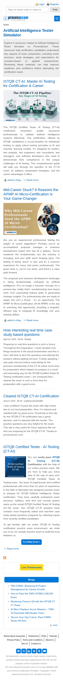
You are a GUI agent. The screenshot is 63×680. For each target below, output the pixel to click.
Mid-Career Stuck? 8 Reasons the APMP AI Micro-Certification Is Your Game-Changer (30, 194)
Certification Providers (29, 671)
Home (6, 25)
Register (54, 4)
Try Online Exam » (31, 542)
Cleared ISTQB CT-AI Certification (31, 396)
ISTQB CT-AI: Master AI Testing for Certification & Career (29, 83)
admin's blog (14, 180)
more (55, 625)
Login (41, 4)
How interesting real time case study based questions (27, 332)
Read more (32, 180)
